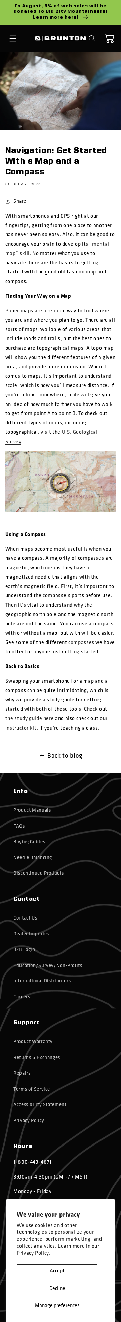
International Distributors (42, 981)
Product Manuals (32, 810)
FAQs (19, 826)
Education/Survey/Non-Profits (47, 965)
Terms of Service (31, 1089)
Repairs (21, 1073)
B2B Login (24, 949)
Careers (21, 997)
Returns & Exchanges (36, 1057)
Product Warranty (33, 1041)
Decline (57, 1288)
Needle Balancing (32, 857)
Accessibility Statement (40, 1104)
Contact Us (25, 918)
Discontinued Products (38, 873)
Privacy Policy (28, 1120)
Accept (57, 1270)
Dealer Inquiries (31, 934)
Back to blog (64, 755)
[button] (13, 38)
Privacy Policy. (33, 1252)
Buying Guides (29, 842)
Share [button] (19, 201)
